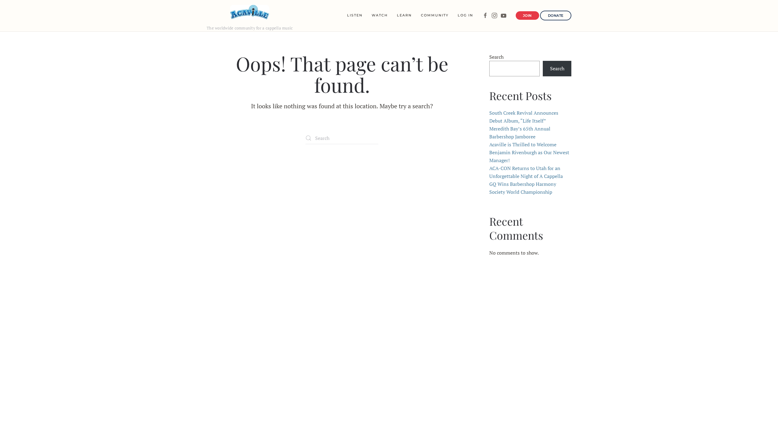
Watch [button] (380, 15)
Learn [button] (404, 15)
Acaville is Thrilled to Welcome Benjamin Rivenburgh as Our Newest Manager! (529, 152)
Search (496, 57)
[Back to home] (250, 12)
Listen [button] (355, 15)
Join (527, 15)
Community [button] (435, 15)
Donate (555, 15)
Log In (465, 15)
